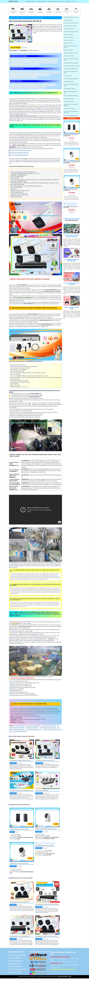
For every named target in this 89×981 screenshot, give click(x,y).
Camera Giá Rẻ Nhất (68, 50)
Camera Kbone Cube (68, 34)
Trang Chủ (12, 17)
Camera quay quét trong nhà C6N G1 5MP (45, 828)
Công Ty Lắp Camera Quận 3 (32, 727)
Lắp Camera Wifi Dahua (32, 77)
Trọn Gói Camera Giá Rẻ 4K (41, 790)
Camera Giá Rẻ (14, 958)
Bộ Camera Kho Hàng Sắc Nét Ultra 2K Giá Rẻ (46, 936)
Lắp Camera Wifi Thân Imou (43, 75)
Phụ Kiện (67, 1)
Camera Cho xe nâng (68, 43)
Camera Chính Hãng (41, 1)
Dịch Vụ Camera (15, 966)
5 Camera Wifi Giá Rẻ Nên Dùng (71, 78)
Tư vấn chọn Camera (17, 969)
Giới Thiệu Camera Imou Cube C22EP (48, 727)
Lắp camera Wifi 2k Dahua (16, 75)
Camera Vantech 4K (68, 20)
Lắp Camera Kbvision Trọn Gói (48, 85)
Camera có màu (15, 972)
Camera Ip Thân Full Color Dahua (71, 23)
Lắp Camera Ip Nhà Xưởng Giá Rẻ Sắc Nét (20, 902)
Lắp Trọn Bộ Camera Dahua (21, 17)
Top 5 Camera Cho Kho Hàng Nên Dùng (49, 60)
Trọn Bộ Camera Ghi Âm (69, 28)
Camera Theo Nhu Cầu (53, 1)
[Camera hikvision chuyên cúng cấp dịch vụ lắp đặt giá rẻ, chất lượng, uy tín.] (38, 969)
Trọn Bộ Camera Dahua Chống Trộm (36, 17)
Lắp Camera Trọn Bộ (30, 1)
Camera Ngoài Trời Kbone (69, 88)
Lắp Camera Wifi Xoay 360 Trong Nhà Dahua (71, 112)
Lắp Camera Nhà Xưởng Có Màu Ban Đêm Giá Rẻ (46, 904)
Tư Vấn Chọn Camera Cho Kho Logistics (70, 46)
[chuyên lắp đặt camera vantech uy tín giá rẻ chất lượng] (38, 965)
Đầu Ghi (61, 1)
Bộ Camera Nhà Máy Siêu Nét (19, 731)
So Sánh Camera (15, 960)
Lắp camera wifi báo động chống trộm (71, 85)
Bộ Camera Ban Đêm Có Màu (70, 25)
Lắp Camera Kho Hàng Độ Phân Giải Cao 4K (20, 760)
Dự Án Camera (14, 963)
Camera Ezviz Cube (68, 75)
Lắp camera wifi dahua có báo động (18, 77)
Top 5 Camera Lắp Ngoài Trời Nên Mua (18, 64)
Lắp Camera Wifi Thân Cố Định (29, 75)
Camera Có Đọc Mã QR (69, 40)
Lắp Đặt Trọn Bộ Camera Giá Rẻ (49, 725)
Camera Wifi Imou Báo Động (36, 72)
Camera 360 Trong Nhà (69, 101)
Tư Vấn (72, 1)
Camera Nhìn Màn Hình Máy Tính (71, 63)
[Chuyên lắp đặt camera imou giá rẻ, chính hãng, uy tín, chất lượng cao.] (38, 958)
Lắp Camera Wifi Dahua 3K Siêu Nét (71, 65)
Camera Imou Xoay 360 (69, 98)
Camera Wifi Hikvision (68, 81)
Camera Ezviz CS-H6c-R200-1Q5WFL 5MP (19, 863)
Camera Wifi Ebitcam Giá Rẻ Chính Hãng (52, 72)
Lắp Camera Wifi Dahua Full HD (70, 68)
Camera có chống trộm (69, 55)
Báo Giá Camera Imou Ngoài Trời (17, 62)
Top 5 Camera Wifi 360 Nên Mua (32, 60)
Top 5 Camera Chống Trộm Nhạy (17, 60)
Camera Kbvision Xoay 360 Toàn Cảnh (71, 92)
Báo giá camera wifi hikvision (50, 62)
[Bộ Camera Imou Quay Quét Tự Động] (45, 843)
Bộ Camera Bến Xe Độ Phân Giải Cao (34, 729)
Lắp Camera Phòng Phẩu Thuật (70, 53)
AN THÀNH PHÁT (15, 952)
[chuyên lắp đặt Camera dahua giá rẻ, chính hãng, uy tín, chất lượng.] (38, 955)
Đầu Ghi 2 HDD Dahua (68, 37)
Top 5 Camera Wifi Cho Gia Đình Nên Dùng (19, 72)
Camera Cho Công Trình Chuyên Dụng (71, 59)
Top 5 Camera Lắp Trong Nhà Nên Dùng (34, 62)
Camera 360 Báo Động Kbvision (70, 115)
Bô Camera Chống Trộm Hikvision (71, 31)
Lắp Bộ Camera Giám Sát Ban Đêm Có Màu (36, 87)
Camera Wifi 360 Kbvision (69, 108)
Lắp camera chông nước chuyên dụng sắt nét (21, 790)
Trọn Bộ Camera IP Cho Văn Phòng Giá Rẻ (20, 936)
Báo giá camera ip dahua (33, 64)
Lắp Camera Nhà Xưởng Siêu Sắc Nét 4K (25, 21)
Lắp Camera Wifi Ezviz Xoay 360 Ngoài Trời (70, 105)
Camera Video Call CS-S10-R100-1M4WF (19, 829)
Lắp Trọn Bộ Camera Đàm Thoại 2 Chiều (19, 85)
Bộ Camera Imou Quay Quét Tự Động (44, 845)
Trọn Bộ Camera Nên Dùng (34, 85)
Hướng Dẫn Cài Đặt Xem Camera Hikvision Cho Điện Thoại (28, 725)
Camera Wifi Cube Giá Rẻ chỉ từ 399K (70, 72)
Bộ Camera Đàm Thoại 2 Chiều (70, 17)
